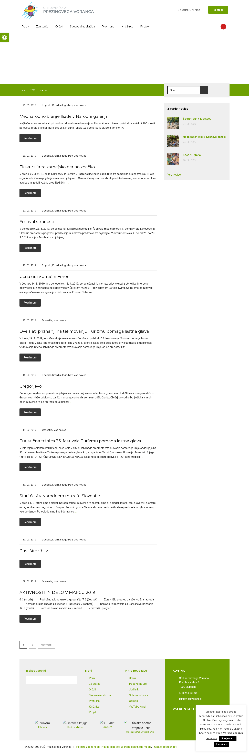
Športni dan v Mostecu (197, 118)
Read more (30, 138)
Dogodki (46, 105)
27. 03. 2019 (29, 210)
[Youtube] (223, 26)
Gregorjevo (30, 386)
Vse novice (80, 105)
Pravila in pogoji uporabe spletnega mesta (126, 746)
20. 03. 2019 (29, 265)
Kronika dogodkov (62, 105)
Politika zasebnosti (88, 746)
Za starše (42, 26)
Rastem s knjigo (75, 727)
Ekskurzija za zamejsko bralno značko (57, 166)
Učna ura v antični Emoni (45, 276)
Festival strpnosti (36, 221)
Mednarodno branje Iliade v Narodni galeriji (63, 116)
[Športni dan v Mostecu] (173, 123)
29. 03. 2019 (29, 105)
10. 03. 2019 (29, 484)
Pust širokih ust (35, 550)
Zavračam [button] (221, 744)
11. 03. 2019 (29, 429)
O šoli (59, 26)
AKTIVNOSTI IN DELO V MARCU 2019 (57, 592)
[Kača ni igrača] (173, 159)
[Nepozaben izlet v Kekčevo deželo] (173, 141)
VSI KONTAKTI (184, 709)
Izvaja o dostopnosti (165, 746)
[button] (4, 37)
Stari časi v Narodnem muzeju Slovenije (59, 495)
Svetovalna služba (82, 26)
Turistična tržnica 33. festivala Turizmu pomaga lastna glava (80, 440)
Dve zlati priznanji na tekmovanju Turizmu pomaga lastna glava (84, 331)
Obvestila (47, 320)
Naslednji (46, 644)
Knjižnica (127, 26)
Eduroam (42, 727)
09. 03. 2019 (29, 581)
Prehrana (108, 26)
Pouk (25, 26)
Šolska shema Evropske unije (140, 732)
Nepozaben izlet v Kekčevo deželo (204, 136)
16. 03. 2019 (29, 375)
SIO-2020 (107, 727)
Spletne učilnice (189, 10)
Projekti (145, 26)
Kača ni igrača (192, 155)
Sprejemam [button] (227, 738)
